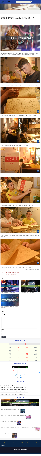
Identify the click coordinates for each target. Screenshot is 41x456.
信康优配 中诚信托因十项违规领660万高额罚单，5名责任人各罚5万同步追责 (13, 415)
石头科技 (10, 350)
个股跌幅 (12, 343)
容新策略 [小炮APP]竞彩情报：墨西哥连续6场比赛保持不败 (10, 409)
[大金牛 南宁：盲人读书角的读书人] (14, 435)
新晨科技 (10, 356)
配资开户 (36, 442)
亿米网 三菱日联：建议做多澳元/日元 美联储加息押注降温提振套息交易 (13, 387)
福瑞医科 (10, 358)
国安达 (10, 360)
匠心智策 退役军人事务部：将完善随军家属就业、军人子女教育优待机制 (13, 389)
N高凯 (10, 347)
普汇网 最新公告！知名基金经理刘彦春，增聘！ (11, 274)
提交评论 (3, 336)
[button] (1, 372)
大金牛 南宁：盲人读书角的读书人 (6, 433)
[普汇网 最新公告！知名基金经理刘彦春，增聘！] (10, 285)
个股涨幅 (4, 344)
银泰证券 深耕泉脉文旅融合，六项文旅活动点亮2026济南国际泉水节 (12, 394)
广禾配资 (4, 442)
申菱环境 (10, 357)
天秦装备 (10, 353)
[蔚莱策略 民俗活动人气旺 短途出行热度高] (30, 285)
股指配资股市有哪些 (25, 442)
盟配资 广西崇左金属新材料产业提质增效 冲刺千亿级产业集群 (11, 385)
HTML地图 (25, 449)
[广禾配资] (6, 1)
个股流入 (21, 343)
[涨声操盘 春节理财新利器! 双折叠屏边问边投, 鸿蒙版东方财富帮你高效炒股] (10, 299)
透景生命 (10, 351)
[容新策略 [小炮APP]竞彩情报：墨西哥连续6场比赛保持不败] (22, 411)
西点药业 (10, 354)
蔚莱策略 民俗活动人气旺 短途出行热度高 (7, 406)
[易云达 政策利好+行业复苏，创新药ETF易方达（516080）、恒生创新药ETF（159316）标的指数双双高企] (38, 429)
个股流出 (29, 343)
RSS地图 (22, 449)
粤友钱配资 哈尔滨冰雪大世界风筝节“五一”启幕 (11, 272)
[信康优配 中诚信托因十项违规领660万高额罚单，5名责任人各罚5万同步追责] (28, 417)
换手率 (37, 343)
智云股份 (10, 348)
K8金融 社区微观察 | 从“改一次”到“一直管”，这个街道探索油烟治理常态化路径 (14, 391)
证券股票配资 (13, 442)
